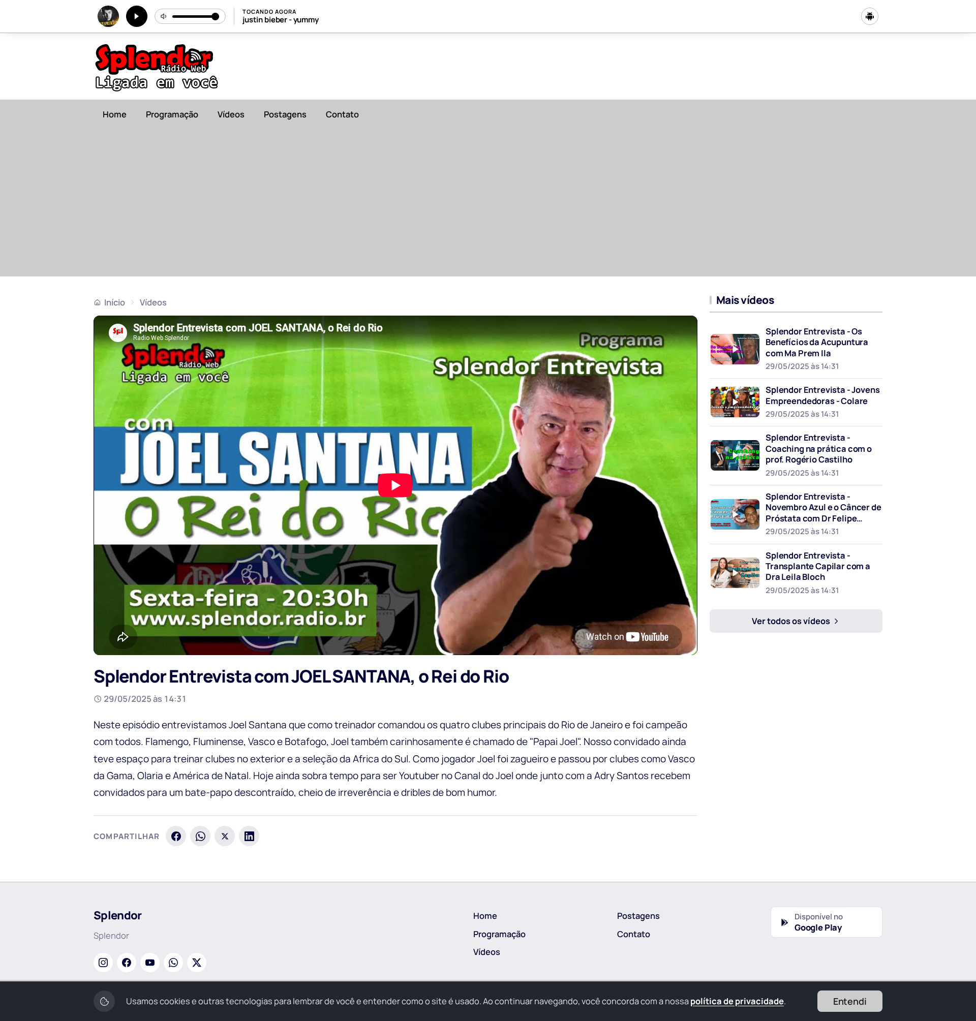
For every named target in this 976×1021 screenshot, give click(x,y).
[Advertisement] (488, 205)
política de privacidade (737, 1001)
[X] (225, 836)
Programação (172, 114)
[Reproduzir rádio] (136, 16)
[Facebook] (176, 836)
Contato (342, 114)
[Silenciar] (164, 16)
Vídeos (231, 114)
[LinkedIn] (249, 836)
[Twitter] (196, 962)
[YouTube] (150, 962)
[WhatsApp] (200, 836)
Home (115, 114)
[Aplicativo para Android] (869, 16)
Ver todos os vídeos (792, 621)
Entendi (850, 1001)
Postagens (285, 114)
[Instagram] (103, 962)
